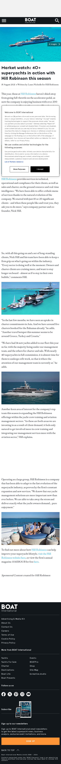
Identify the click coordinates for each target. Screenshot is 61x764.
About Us (5, 623)
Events (33, 658)
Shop (32, 666)
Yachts (4, 658)
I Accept (40, 169)
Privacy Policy (8, 643)
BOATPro (34, 662)
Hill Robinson (28, 94)
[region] (31, 141)
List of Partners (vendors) (14, 162)
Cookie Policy (8, 639)
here (36, 561)
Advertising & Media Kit (13, 619)
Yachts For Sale (8, 662)
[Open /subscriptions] (20, 710)
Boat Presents (8, 678)
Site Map (34, 670)
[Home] (30, 20)
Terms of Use (7, 635)
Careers (5, 631)
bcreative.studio (38, 674)
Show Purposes (19, 169)
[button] (54, 44)
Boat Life (5, 674)
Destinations (7, 670)
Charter (5, 666)
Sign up (30, 741)
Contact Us (6, 627)
